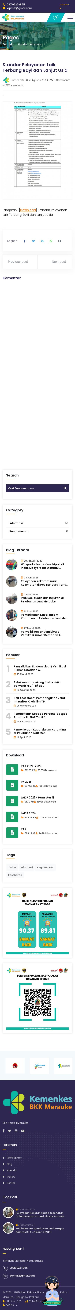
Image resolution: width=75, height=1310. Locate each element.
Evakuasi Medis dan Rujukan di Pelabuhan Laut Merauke (42, 599)
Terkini (12, 867)
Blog (9, 1164)
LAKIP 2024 (28, 813)
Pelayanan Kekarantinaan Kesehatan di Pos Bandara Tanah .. (44, 583)
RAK (23, 829)
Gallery (11, 1176)
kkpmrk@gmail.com (19, 8)
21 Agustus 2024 (38, 80)
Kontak (11, 1183)
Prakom (34, 1297)
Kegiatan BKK (45, 867)
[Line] (59, 241)
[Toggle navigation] (70, 17)
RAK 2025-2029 (31, 766)
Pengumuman (19, 531)
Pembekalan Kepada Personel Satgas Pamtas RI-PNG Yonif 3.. (40, 715)
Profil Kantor (14, 1158)
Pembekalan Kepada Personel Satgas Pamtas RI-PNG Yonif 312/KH (40, 1230)
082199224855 (15, 4)
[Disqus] (37, 327)
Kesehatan (15, 875)
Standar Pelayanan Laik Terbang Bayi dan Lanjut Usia (35, 67)
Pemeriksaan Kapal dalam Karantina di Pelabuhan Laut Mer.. (44, 616)
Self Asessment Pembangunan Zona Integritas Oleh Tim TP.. (39, 699)
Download (28, 210)
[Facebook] (24, 241)
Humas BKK (17, 80)
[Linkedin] (42, 241)
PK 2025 (26, 782)
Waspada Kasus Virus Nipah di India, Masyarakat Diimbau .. (42, 566)
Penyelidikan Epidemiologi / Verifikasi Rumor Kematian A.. (41, 633)
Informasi (16, 523)
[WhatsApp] (50, 241)
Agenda (11, 1170)
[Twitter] (33, 241)
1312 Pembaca (14, 85)
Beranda (8, 44)
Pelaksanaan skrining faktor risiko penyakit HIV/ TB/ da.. (37, 684)
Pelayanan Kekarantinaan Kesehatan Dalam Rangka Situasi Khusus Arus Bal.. (41, 1214)
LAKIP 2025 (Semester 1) (37, 797)
